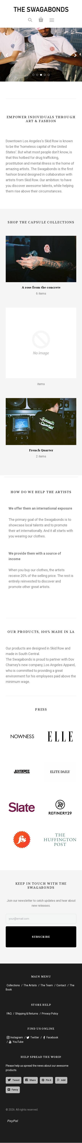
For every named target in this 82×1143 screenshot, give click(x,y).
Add (63, 1080)
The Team (46, 985)
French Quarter (41, 450)
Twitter (34, 1037)
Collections (13, 985)
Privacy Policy (50, 1013)
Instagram (16, 1037)
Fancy (15, 1089)
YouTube (18, 1041)
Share (32, 1080)
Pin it (48, 1080)
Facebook (52, 1037)
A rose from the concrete (41, 287)
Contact (61, 985)
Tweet (15, 1080)
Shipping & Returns (26, 1013)
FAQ (9, 1013)
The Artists (30, 985)
